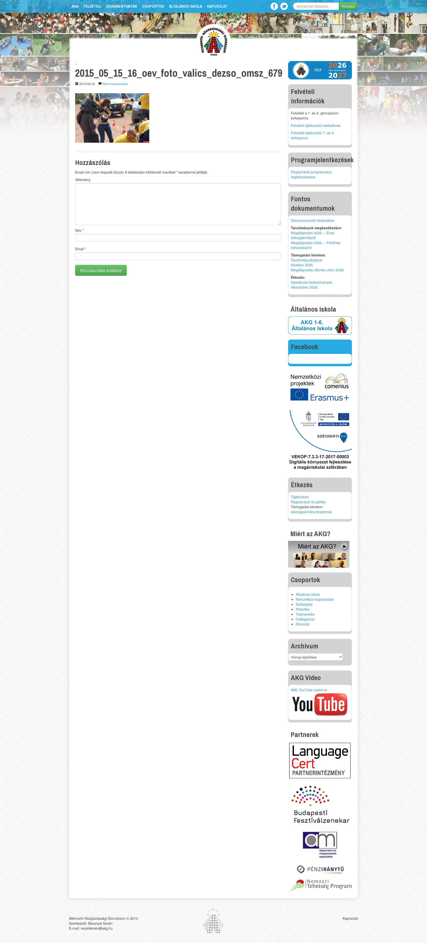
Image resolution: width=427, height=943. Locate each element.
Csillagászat (305, 619)
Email (80, 248)
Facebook (274, 6)
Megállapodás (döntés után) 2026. (318, 269)
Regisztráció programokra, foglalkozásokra (311, 174)
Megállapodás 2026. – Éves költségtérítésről (312, 235)
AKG (75, 6)
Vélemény (82, 179)
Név (79, 230)
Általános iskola (185, 6)
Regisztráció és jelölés (308, 501)
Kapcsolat (217, 6)
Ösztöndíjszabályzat (306, 259)
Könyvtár (303, 623)
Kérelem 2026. (302, 264)
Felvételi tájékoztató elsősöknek (316, 125)
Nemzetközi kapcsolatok (315, 599)
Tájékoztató (300, 496)
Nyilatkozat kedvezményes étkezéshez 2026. (311, 285)
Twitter (284, 6)
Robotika (303, 609)
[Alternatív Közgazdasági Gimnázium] (213, 41)
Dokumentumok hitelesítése (312, 220)
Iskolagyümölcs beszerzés (311, 511)
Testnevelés (305, 614)
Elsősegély (304, 604)
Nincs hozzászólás (115, 84)
